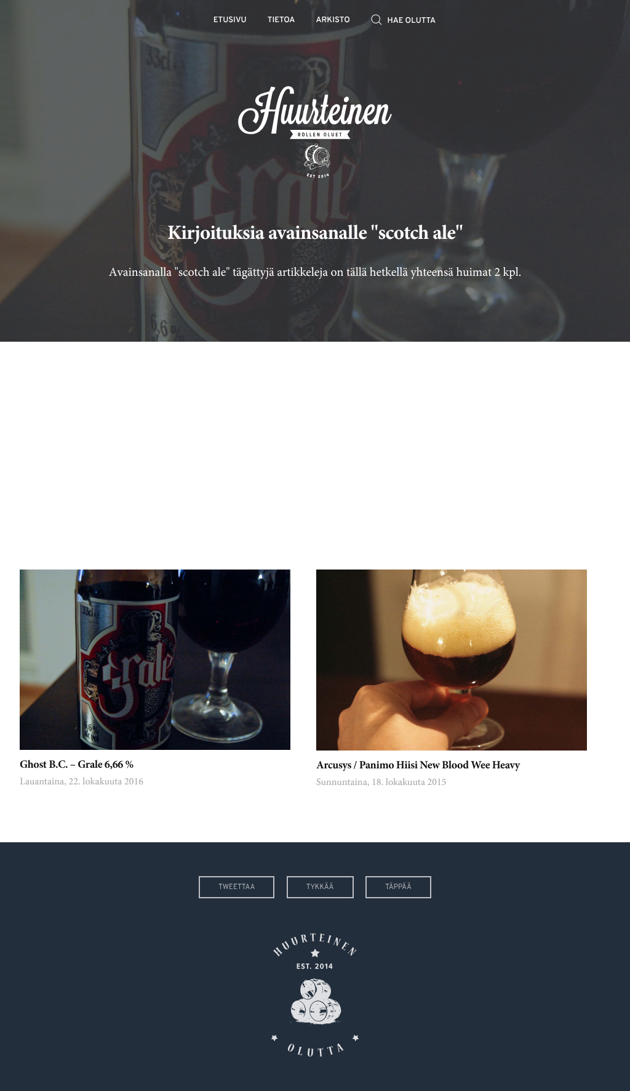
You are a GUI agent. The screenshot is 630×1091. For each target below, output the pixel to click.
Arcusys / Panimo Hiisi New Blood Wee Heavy (418, 765)
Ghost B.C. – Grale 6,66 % (77, 765)
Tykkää (320, 887)
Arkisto (333, 21)
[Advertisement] (315, 446)
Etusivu (230, 21)
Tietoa (281, 21)
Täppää (398, 887)
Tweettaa (236, 887)
